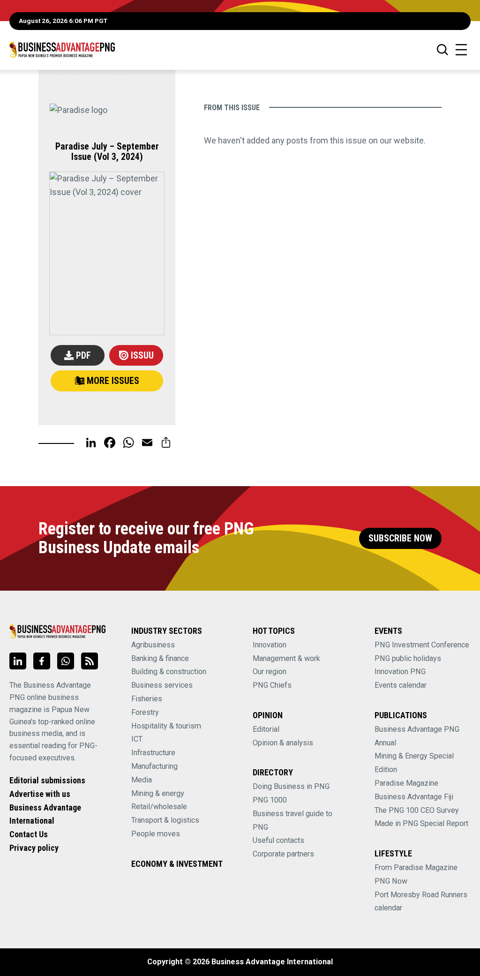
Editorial (266, 729)
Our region (269, 671)
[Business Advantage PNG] (62, 49)
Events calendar (401, 685)
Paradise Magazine (406, 783)
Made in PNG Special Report (421, 823)
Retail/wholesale (159, 806)
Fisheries (146, 698)
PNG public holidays (408, 658)
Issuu (142, 355)
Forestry (145, 712)
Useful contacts (278, 840)
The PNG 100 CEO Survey (417, 810)
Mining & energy (157, 793)
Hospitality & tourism (166, 725)
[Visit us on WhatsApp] (65, 661)
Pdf (83, 355)
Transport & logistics (165, 820)
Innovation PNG (400, 671)
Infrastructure (153, 752)
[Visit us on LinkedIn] (17, 661)
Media (141, 779)
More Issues (113, 380)
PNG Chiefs (272, 685)
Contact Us (28, 834)
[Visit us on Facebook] (41, 661)
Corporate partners (283, 853)
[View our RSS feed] (89, 661)
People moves (155, 833)
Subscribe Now (400, 538)
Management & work (286, 658)
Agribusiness (153, 644)
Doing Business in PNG (291, 786)
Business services (162, 685)
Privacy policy (34, 848)
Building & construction (168, 671)
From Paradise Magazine (416, 867)
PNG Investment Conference (422, 644)
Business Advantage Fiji (414, 796)
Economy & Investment (177, 864)
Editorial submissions (47, 780)
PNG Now (391, 881)
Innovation (269, 644)
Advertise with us (39, 794)
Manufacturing (154, 766)
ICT (136, 739)
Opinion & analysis (283, 742)
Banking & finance (160, 658)
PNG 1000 (270, 800)
